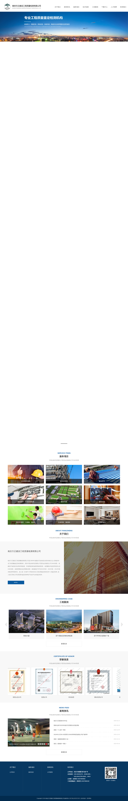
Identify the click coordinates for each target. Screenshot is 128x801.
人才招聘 (114, 7)
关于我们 (58, 7)
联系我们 (123, 7)
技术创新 (86, 7)
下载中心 (104, 7)
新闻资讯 (67, 7)
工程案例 (95, 7)
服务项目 (76, 7)
